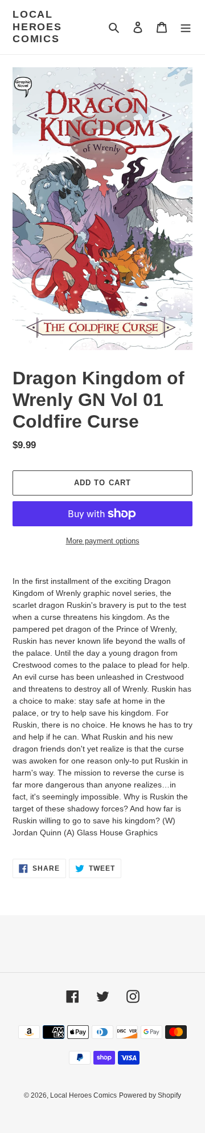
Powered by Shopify (150, 1095)
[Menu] (186, 27)
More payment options (103, 541)
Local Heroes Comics (37, 26)
